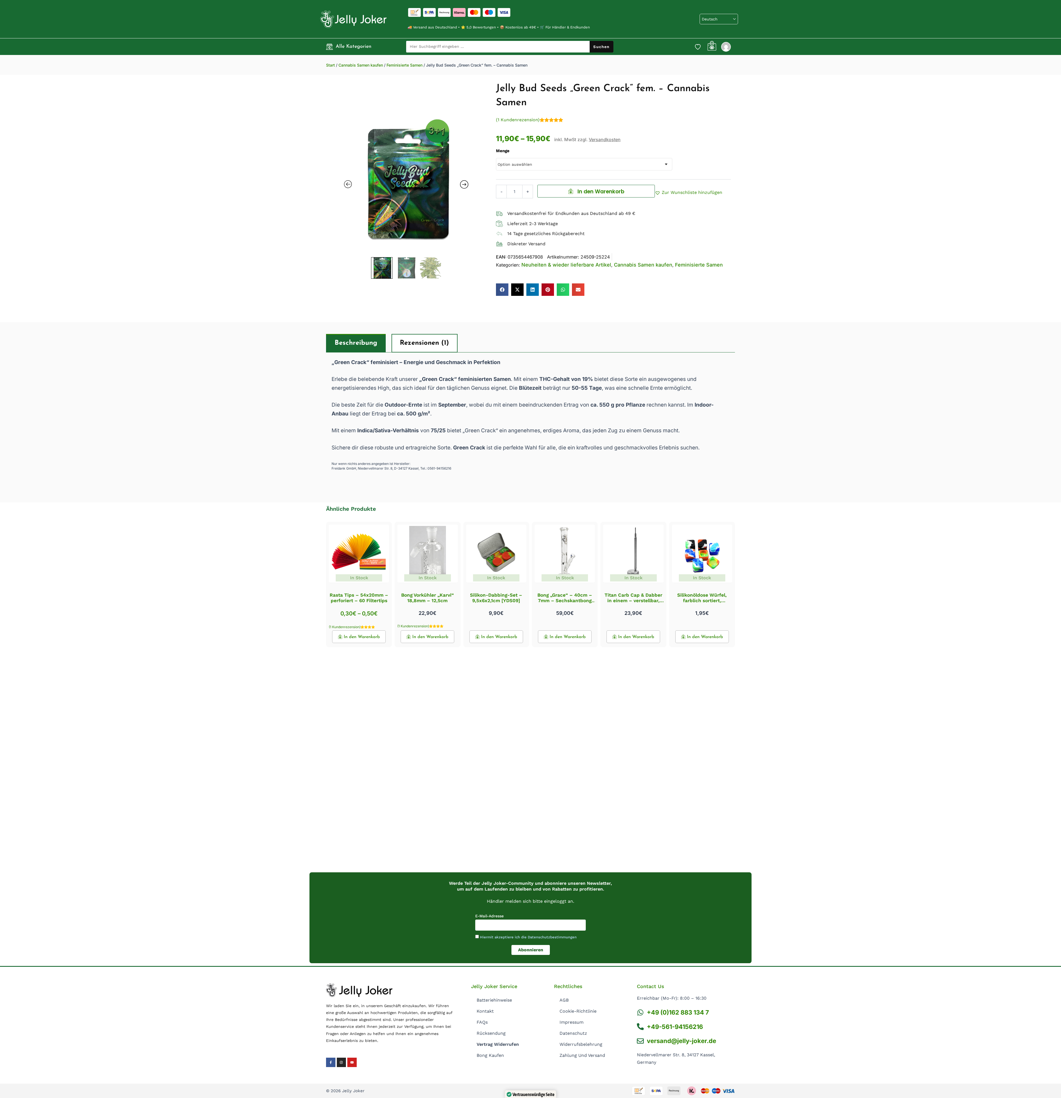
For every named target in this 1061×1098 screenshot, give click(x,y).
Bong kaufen (490, 1055)
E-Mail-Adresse (489, 916)
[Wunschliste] (697, 46)
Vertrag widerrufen (498, 1044)
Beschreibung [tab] (356, 343)
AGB (564, 1000)
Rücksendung (491, 1033)
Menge (503, 150)
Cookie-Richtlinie (578, 1011)
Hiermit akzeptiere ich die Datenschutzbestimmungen (528, 937)
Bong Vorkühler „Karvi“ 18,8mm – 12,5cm (427, 597)
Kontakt (485, 1011)
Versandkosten (605, 139)
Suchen (601, 46)
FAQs (482, 1022)
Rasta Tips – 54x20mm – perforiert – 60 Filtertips (359, 597)
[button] (688, 192)
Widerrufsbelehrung (581, 1044)
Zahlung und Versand (582, 1055)
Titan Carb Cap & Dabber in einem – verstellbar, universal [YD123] (633, 600)
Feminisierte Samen (404, 65)
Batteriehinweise (494, 1000)
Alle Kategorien (353, 46)
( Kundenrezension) (518, 119)
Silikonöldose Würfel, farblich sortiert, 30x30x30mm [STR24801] (702, 600)
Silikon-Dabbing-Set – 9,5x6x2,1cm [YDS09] (496, 597)
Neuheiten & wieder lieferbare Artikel (566, 265)
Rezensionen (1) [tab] (424, 343)
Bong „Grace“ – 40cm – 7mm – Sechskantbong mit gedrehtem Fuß (564, 600)
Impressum (572, 1022)
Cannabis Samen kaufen (360, 65)
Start (330, 65)
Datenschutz (573, 1033)
